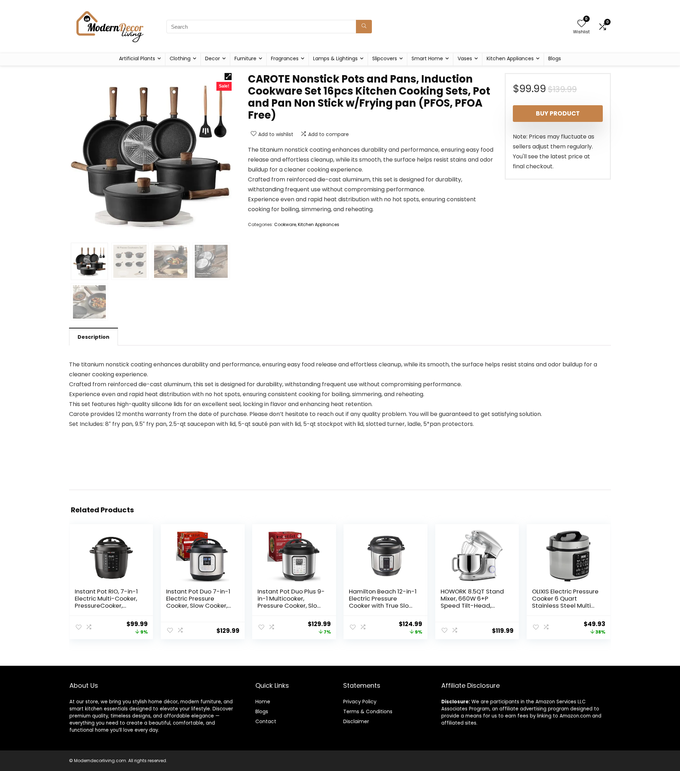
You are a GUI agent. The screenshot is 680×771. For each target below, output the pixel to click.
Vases (465, 58)
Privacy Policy (359, 701)
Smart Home (427, 58)
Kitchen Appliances (510, 58)
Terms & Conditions (367, 711)
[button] (228, 76)
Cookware (285, 224)
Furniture (245, 58)
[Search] (364, 26)
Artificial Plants (137, 58)
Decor (212, 58)
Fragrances (285, 58)
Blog (260, 711)
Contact (265, 721)
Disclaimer (356, 721)
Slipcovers (384, 58)
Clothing (180, 58)
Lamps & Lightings (335, 58)
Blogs (554, 58)
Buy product (558, 113)
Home (262, 701)
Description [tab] (93, 337)
